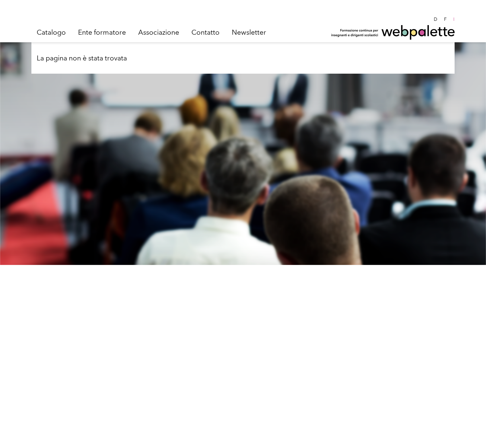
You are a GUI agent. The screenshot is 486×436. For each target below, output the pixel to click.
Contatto (205, 32)
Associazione (158, 32)
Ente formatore (102, 32)
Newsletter (249, 32)
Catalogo (51, 32)
